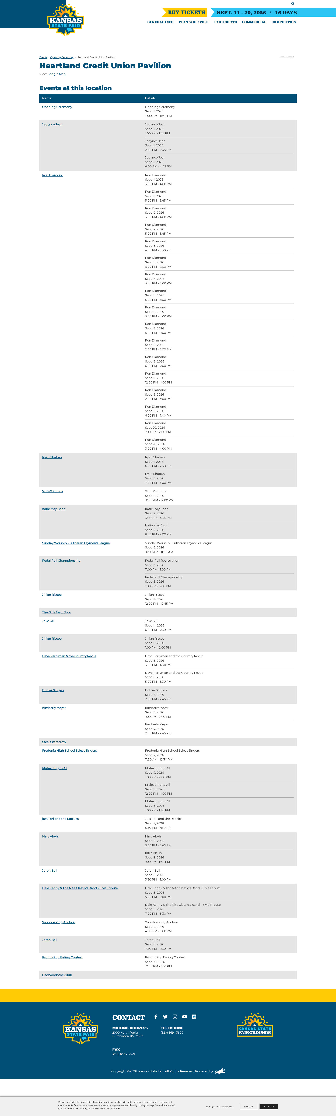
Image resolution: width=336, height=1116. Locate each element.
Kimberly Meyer (54, 708)
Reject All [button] (248, 1106)
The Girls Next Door (56, 612)
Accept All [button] (269, 1106)
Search (293, 3)
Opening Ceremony (62, 57)
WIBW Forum (52, 491)
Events (43, 57)
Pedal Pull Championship (61, 560)
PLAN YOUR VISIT (194, 21)
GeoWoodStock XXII (57, 975)
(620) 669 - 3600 (172, 1032)
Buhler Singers (53, 690)
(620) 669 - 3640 (123, 1054)
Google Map (56, 74)
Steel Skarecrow (54, 742)
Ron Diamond (52, 175)
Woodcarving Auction (58, 922)
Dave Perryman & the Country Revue (69, 656)
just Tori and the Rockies (60, 819)
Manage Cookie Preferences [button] (220, 1106)
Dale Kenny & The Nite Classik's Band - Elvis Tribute (80, 888)
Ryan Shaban (52, 457)
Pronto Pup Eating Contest (62, 957)
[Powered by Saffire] (220, 1071)
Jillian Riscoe (52, 594)
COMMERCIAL (254, 21)
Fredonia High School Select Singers (69, 750)
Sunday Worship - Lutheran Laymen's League (76, 543)
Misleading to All (54, 768)
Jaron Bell (49, 870)
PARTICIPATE (225, 21)
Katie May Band (54, 509)
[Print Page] (194, 1017)
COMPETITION (283, 21)
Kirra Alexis (50, 836)
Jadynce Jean (52, 124)
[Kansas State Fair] (65, 20)
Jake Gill (48, 621)
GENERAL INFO (160, 21)
